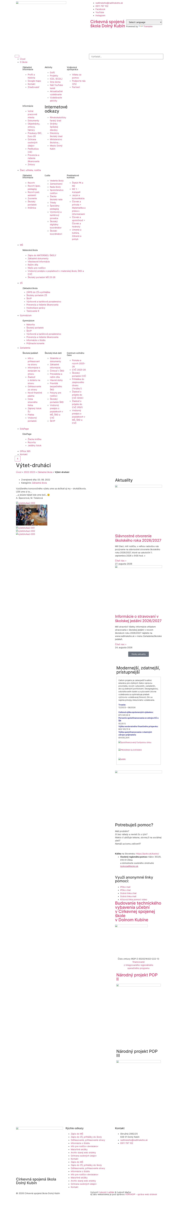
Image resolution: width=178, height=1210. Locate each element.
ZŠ (21, 283)
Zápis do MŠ (77, 1133)
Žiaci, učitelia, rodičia (30, 170)
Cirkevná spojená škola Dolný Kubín (107, 23)
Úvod (22, 59)
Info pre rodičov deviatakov (84, 1146)
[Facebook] (118, 1153)
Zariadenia (25, 347)
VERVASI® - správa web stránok (141, 1194)
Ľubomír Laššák (106, 1192)
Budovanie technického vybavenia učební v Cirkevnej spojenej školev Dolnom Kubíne (138, 911)
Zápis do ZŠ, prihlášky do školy (86, 1137)
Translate (147, 26)
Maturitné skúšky (79, 1149)
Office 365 (25, 451)
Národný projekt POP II (137, 977)
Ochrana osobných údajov (84, 1155)
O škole (23, 62)
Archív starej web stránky (83, 1152)
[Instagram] (132, 1153)
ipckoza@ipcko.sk (129, 866)
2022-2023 (29, 472)
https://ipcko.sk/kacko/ (147, 853)
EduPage (24, 428)
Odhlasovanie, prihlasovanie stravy (88, 1140)
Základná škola (45, 472)
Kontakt (23, 454)
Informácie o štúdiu (80, 1143)
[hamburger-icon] (17, 56)
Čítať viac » (120, 560)
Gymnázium (26, 315)
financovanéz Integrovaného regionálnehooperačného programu (138, 965)
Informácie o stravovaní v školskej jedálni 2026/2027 (138, 618)
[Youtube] (125, 1153)
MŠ (21, 245)
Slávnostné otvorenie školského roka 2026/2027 (138, 538)
